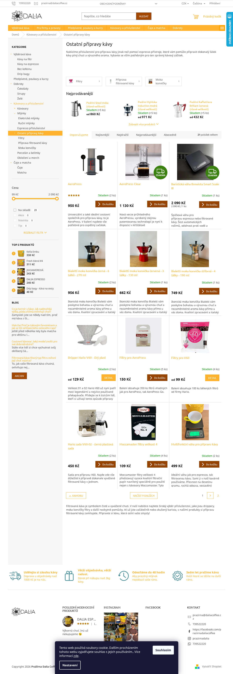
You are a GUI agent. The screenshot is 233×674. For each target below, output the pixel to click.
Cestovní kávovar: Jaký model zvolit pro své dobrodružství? (34, 343)
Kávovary (22, 108)
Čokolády (22, 88)
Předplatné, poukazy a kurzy (31, 79)
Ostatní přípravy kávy (30, 133)
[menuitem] (20, 28)
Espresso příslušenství (31, 128)
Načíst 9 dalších (144, 495)
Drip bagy (23, 74)
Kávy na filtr (24, 59)
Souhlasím (163, 650)
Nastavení (70, 665)
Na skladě (27, 210)
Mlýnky (21, 113)
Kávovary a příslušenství (28, 103)
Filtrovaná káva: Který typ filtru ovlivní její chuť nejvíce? (34, 359)
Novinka (25, 220)
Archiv (19, 375)
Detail (108, 377)
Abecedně (170, 134)
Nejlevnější (102, 134)
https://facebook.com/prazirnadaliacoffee (207, 631)
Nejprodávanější (146, 134)
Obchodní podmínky (113, 3)
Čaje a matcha (22, 162)
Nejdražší (123, 134)
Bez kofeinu (24, 69)
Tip (22, 225)
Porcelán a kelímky (28, 153)
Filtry (21, 138)
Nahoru (77, 495)
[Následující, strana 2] (210, 495)
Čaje (20, 167)
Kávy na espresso (28, 64)
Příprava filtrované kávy (32, 143)
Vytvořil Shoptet (211, 666)
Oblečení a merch (28, 157)
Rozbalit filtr (33, 232)
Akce (23, 215)
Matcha (22, 172)
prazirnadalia (201, 638)
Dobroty (18, 84)
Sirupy (21, 93)
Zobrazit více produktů (142, 124)
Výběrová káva (22, 54)
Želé (19, 98)
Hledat (143, 16)
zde (75, 656)
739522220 (199, 624)
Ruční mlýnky (26, 123)
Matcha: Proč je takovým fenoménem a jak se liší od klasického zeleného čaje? (34, 326)
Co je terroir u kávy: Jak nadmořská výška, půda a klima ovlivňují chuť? (32, 310)
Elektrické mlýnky (28, 118)
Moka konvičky (27, 148)
